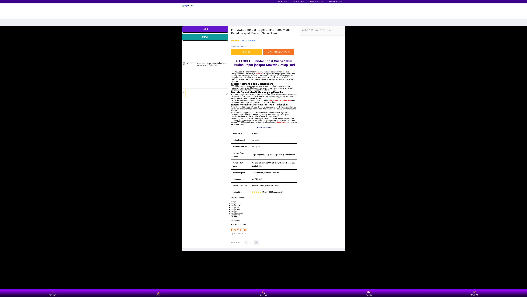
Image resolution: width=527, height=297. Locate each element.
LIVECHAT (474, 295)
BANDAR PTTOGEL (336, 2)
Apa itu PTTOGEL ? (240, 224)
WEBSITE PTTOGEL (317, 2)
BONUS (369, 295)
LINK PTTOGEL (282, 2)
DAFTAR (205, 37)
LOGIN (205, 29)
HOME (158, 295)
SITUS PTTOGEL (299, 2)
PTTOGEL (241, 46)
